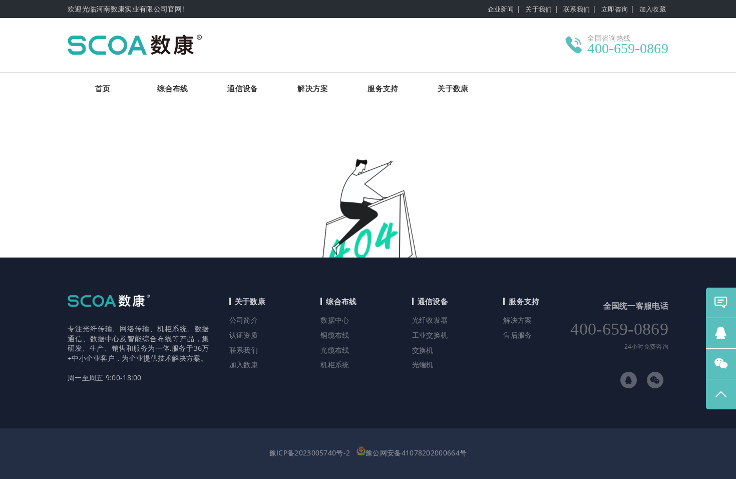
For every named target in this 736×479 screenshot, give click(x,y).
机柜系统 (334, 364)
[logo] (112, 318)
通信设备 (242, 88)
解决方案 (312, 88)
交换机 (423, 350)
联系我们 (576, 9)
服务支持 (382, 88)
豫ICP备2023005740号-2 (309, 452)
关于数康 (453, 88)
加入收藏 (652, 9)
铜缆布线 (334, 335)
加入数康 (243, 364)
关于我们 (538, 9)
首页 (103, 88)
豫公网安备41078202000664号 (416, 452)
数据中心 (334, 320)
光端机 (423, 364)
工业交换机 (430, 335)
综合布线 (172, 88)
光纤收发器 (430, 320)
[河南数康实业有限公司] (142, 45)
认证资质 (243, 335)
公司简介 (243, 320)
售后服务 (517, 335)
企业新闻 (501, 9)
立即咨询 (614, 9)
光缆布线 (334, 350)
